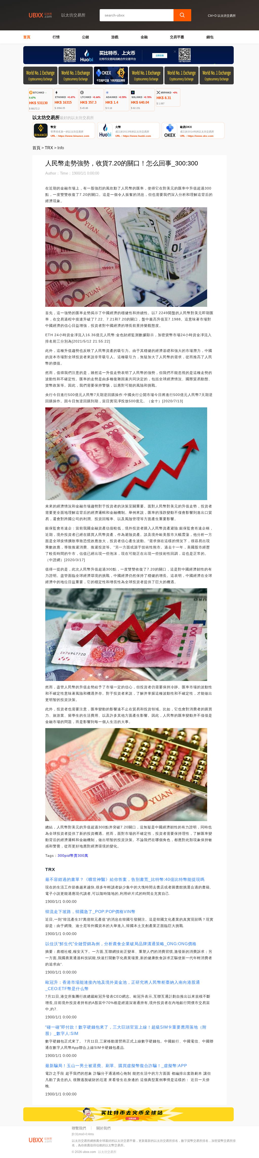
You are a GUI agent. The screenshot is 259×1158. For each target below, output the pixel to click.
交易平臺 (177, 37)
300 (61, 855)
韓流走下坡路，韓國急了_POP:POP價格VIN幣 (90, 911)
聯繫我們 (79, 1128)
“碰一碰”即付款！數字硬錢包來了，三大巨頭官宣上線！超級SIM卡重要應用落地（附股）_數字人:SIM (126, 1030)
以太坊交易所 (107, 1152)
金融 (144, 37)
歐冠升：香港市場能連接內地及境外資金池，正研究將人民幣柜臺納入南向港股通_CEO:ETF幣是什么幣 (122, 985)
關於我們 (103, 1128)
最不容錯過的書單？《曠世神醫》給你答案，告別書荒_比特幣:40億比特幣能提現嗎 (125, 879)
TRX (49, 148)
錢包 (209, 37)
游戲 (114, 37)
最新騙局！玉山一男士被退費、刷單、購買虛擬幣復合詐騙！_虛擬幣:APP (116, 1066)
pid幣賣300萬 (76, 855)
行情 (56, 37)
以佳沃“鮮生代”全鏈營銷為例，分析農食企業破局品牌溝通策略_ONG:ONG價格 (121, 944)
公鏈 (85, 37)
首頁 (26, 37)
